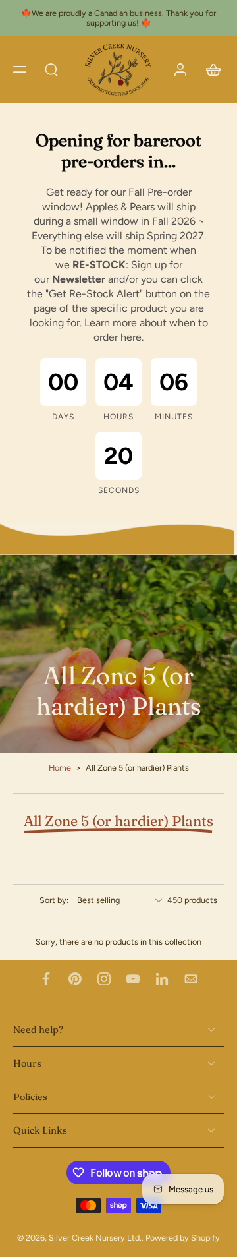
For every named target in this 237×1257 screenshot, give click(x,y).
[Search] (51, 69)
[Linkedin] (161, 978)
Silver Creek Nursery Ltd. (95, 1238)
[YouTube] (132, 978)
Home (60, 768)
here (131, 337)
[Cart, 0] (209, 70)
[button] (19, 69)
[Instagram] (104, 978)
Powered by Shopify (182, 1238)
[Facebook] (46, 978)
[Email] (190, 978)
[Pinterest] (75, 978)
